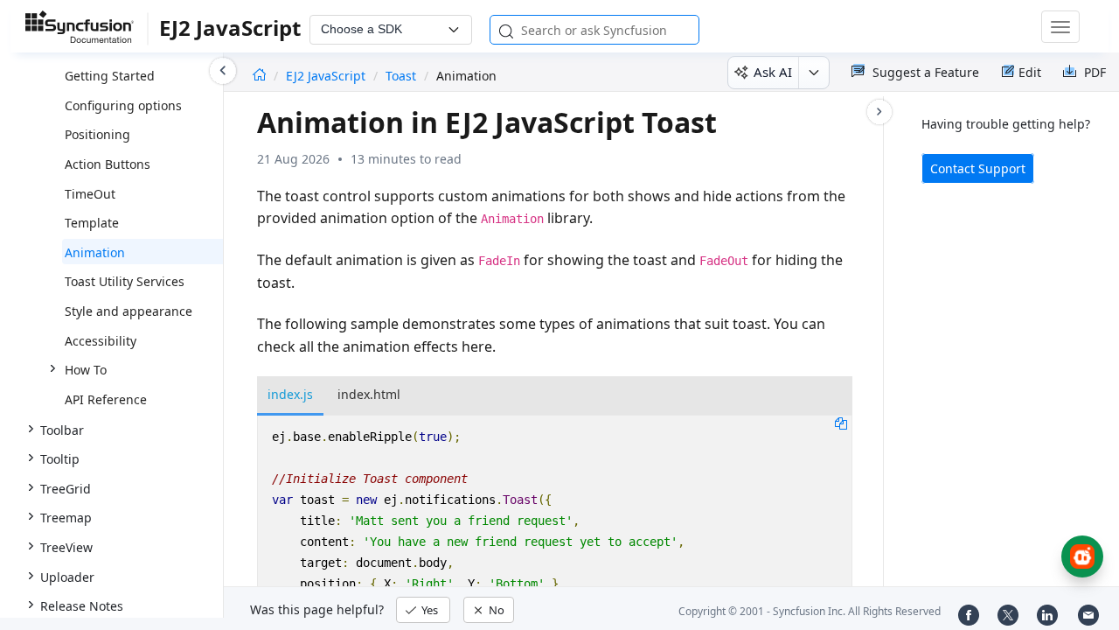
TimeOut (90, 194)
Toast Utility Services (124, 281)
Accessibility (100, 340)
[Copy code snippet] (841, 422)
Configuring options (123, 105)
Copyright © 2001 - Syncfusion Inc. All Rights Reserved (809, 611)
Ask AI (773, 71)
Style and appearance (128, 311)
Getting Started (110, 75)
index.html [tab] (368, 394)
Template (92, 222)
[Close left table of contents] (223, 71)
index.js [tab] (290, 394)
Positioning (97, 134)
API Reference (106, 399)
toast (401, 75)
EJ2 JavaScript (327, 75)
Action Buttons (107, 164)
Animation (95, 252)
